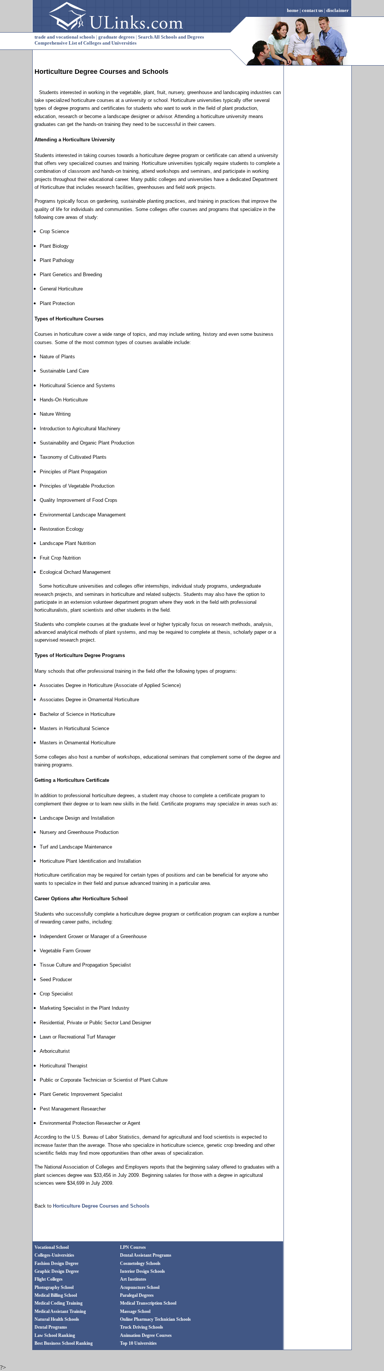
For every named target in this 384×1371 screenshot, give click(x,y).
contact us (312, 10)
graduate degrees (116, 37)
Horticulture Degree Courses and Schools (101, 1206)
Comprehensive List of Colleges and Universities (85, 43)
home (292, 10)
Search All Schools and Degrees (171, 37)
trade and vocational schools (64, 37)
